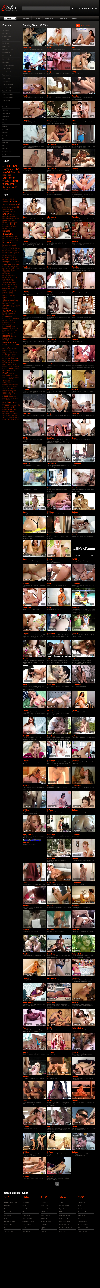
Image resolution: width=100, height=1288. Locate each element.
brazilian (11, 240)
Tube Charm (6, 68)
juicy (8, 330)
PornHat (26, 120)
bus (10, 245)
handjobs (5, 308)
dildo (17, 268)
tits (14, 407)
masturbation (9, 342)
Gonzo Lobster (8, 1228)
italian (13, 326)
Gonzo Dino (26, 1215)
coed (13, 254)
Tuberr (61, 1202)
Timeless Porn (8, 1212)
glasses (11, 302)
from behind (6, 294)
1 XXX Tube (44, 1225)
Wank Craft (44, 1205)
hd (15, 311)
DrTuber (12, 165)
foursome (5, 292)
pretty (8, 370)
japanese (5, 328)
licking (13, 336)
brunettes (7, 242)
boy (16, 238)
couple (5, 259)
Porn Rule (5, 148)
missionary (5, 347)
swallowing (5, 398)
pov (3, 370)
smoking (11, 384)
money (9, 348)
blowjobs (7, 233)
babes (5, 213)
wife (9, 419)
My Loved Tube (7, 56)
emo (3, 279)
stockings (12, 392)
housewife (15, 319)
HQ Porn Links (6, 155)
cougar (13, 257)
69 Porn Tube (6, 36)
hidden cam (11, 313)
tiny (11, 407)
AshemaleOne (28, 834)
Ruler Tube (5, 62)
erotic (8, 279)
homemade (7, 317)
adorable (5, 202)
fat (15, 283)
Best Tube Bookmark (65, 1228)
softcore (5, 386)
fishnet (10, 288)
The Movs (5, 30)
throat (14, 405)
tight (18, 405)
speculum (12, 388)
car (7, 247)
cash (16, 247)
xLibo (79, 1218)
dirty (3, 270)
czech (4, 266)
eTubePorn (25, 1209)
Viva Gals (5, 110)
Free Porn (62, 1231)
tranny (15, 409)
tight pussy (5, 407)
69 (13, 199)
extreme (5, 283)
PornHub (15, 172)
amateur (14, 201)
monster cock (6, 350)
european (5, 281)
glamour (5, 302)
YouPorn (5, 189)
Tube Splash (6, 100)
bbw (4, 218)
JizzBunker (27, 47)
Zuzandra (7, 1205)
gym (13, 306)
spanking (5, 388)
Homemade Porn (83, 1212)
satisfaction (16, 377)
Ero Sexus (5, 43)
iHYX (5, 1218)
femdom (14, 284)
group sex (7, 306)
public (13, 370)
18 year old (5, 199)
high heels (6, 315)
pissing (10, 366)
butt (3, 247)
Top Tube (37, 18)
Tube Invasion (6, 75)
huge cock (5, 320)
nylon (4, 356)
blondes (6, 231)
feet (9, 284)
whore (4, 419)
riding (16, 375)
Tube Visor (25, 1202)
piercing (4, 366)
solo (10, 386)
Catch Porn (25, 1228)
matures (5, 345)
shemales (6, 381)
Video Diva (5, 116)
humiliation (5, 322)
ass (11, 209)
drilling (4, 277)
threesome (7, 405)
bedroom (11, 220)
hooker (15, 317)
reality (11, 373)
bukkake (5, 245)
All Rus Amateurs (46, 1221)
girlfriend (5, 300)
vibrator (15, 413)
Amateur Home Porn (10, 1202)
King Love (5, 142)
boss (8, 238)
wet (12, 417)
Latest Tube (49, 18)
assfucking (5, 211)
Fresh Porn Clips (7, 49)
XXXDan (75, 144)
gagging (4, 295)
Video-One (5, 136)
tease (4, 402)
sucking (6, 396)
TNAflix (5, 181)
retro (11, 375)
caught (10, 248)
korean (10, 332)
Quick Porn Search (28, 1221)
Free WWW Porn (64, 1221)
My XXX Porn (63, 1209)
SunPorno (8, 177)
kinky (12, 330)
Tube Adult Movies (8, 65)
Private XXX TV (64, 1225)
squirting (5, 392)
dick (12, 268)
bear (17, 218)
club (9, 254)
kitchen (4, 332)
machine (11, 338)
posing (17, 368)
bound (13, 238)
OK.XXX (50, 291)
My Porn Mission (64, 1205)
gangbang (11, 295)
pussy (5, 372)
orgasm (15, 358)
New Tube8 (44, 1218)
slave (9, 383)
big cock (5, 224)
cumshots (6, 264)
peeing (9, 364)
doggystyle (6, 272)
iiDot (23, 1212)
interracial (6, 326)
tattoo (9, 400)
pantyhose (11, 362)
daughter (15, 266)
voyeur (14, 415)
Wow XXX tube (63, 1218)
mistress (12, 347)
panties (4, 362)
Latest (82, 25)
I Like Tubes (6, 52)
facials (11, 283)
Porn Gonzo (6, 33)
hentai (4, 313)
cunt (13, 264)
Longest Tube (62, 18)
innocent (10, 324)
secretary (5, 379)
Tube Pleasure (6, 78)
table (16, 398)
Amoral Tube (8, 1225)
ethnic (12, 279)
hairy (18, 306)
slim (13, 383)
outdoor (15, 360)
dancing (9, 266)
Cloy (3, 145)
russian (9, 377)
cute (17, 264)
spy (15, 390)
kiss (16, 330)
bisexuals (9, 226)
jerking (12, 328)
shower (13, 381)
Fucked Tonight (82, 1231)
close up (5, 254)
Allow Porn (44, 1231)
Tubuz (6, 1209)
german (10, 298)
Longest (87, 25)
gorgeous (5, 303)
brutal (15, 242)
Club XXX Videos (64, 1215)
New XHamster (45, 1215)
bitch (14, 226)
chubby (4, 252)
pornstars (10, 368)
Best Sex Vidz (82, 1209)
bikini (4, 226)
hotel (9, 319)
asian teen (5, 209)
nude (4, 354)
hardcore (7, 310)
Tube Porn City (7, 81)
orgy (4, 361)
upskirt (10, 413)
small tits (5, 384)
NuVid (6, 172)
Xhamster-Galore (9, 1221)
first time (5, 288)
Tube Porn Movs (7, 94)
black (10, 228)
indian (4, 324)
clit (18, 252)
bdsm (8, 218)
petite (14, 364)
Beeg (4, 166)
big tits (13, 224)
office (9, 356)
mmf (17, 347)
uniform (5, 413)
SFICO (4, 120)
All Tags (74, 18)
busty (14, 245)
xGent (79, 1205)
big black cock (12, 222)
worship (17, 419)
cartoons (11, 247)
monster (14, 348)
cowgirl (11, 259)
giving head (14, 300)
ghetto (16, 298)
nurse (14, 354)
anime (4, 207)
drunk (9, 277)
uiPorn (50, 659)
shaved (12, 379)
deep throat (6, 268)
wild (12, 419)
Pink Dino (5, 126)
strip (9, 394)
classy (15, 252)
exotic (12, 281)
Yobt (14, 187)
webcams (6, 417)
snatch (16, 384)
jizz (17, 328)
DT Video (5, 129)
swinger (12, 398)
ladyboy (15, 332)
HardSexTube (10, 169)
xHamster (8, 183)
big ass (4, 222)
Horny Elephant (27, 1218)
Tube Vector (6, 104)
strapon (5, 394)
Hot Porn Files (8, 1231)
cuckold (12, 262)
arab (12, 207)
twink (12, 411)
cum (17, 262)
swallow (13, 396)
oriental (9, 360)
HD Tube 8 (44, 1202)
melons (12, 345)
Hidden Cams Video (84, 1228)
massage (5, 340)
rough (4, 377)
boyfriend (5, 240)
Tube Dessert (6, 72)
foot (10, 290)
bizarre (4, 228)
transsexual (5, 411)
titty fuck (4, 409)
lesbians (6, 336)
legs (11, 333)
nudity (9, 354)
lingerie (5, 338)
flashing (5, 290)
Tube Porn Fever (7, 84)
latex (3, 333)
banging (12, 214)
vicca (4, 415)
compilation (6, 257)
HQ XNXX (44, 1228)
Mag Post (5, 123)
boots (16, 236)
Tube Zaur (5, 107)
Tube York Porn (82, 1221)
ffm (9, 287)
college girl (11, 255)
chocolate (15, 250)
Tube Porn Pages (7, 97)
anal (18, 204)
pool (3, 368)
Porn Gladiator (26, 1225)
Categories (25, 18)
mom (4, 348)
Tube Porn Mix (6, 91)
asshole (12, 211)
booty (4, 238)
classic (10, 252)
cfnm (4, 250)
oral (10, 358)
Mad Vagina (26, 1231)
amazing (5, 204)
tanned (4, 400)
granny (12, 303)
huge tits (13, 320)
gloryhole (17, 302)
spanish (15, 386)
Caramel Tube (6, 40)
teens (10, 402)
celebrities (16, 248)
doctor (8, 270)
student (14, 394)
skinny (4, 383)
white (17, 417)
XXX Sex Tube (45, 1212)
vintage (8, 415)
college (4, 255)
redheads (6, 375)
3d (11, 199)
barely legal (5, 216)
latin (7, 334)
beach (13, 218)
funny (12, 294)
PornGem (75, 96)
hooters (4, 319)
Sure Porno (81, 1215)
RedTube (6, 175)
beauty (5, 220)
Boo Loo (5, 132)
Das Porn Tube (7, 152)
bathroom (13, 216)
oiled (13, 356)
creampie (6, 262)
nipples (15, 352)
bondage (5, 236)
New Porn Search (46, 1209)
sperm (4, 390)
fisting (15, 288)
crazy (16, 259)
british (17, 240)
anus (8, 207)
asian (16, 207)
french (11, 292)
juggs (4, 330)
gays (4, 297)
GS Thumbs (7, 1215)
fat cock (4, 284)
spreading (10, 390)
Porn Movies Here (7, 59)
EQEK (61, 1212)
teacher (14, 400)
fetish (4, 287)
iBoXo (24, 1205)
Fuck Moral (81, 1202)
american (12, 204)
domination (6, 273)
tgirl (16, 402)
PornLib (50, 559)
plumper (16, 366)
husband (12, 322)
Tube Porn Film (7, 88)
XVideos (6, 187)
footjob (14, 290)
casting (4, 248)
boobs (11, 236)
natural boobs (7, 352)
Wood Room (6, 113)
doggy (13, 270)
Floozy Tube (6, 46)
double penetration (8, 275)
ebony (14, 277)
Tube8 (14, 180)
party (4, 364)
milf (17, 344)
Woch (4, 139)
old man (4, 358)
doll (12, 272)
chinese (8, 250)
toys (10, 409)
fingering (14, 287)
